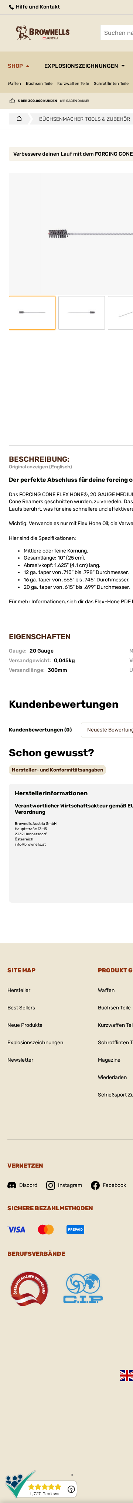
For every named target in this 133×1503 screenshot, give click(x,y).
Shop (15, 66)
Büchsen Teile (39, 83)
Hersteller (18, 990)
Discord (28, 1185)
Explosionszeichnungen (81, 66)
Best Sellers (21, 1008)
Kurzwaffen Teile (73, 83)
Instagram (70, 1185)
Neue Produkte (24, 1025)
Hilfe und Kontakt (37, 7)
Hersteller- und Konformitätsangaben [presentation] (57, 770)
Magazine (109, 1060)
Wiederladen (112, 1077)
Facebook (114, 1185)
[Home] (17, 119)
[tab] (57, 770)
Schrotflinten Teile (111, 83)
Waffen (14, 83)
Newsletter (20, 1060)
